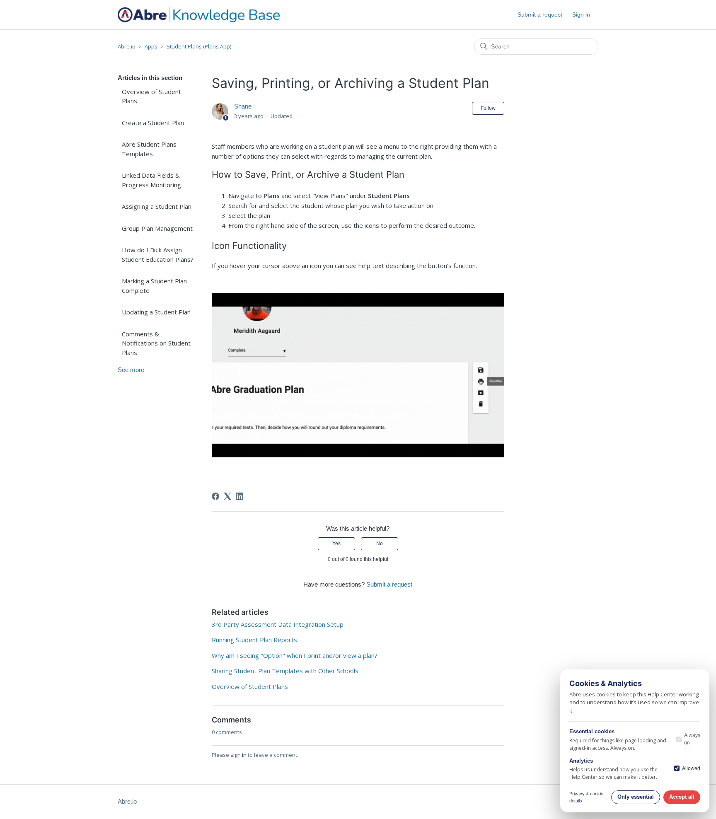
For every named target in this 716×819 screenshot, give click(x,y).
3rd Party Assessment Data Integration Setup (277, 624)
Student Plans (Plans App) (199, 46)
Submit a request (540, 14)
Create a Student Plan (153, 122)
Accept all (681, 797)
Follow (488, 108)
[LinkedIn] (239, 496)
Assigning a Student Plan (156, 206)
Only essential (635, 797)
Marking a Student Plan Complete (154, 286)
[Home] (199, 14)
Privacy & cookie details (586, 797)
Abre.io (126, 46)
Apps (151, 46)
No (379, 543)
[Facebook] (215, 496)
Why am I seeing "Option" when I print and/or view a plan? (294, 655)
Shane (243, 106)
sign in (238, 755)
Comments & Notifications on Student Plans (156, 343)
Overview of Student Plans (151, 96)
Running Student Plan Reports (254, 639)
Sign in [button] (581, 14)
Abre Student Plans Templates (149, 149)
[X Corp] (227, 496)
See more (131, 369)
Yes (336, 543)
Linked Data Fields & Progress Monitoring (151, 180)
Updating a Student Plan (156, 312)
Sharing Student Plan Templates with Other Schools (285, 671)
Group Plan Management (157, 228)
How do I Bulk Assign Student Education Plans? (158, 254)
